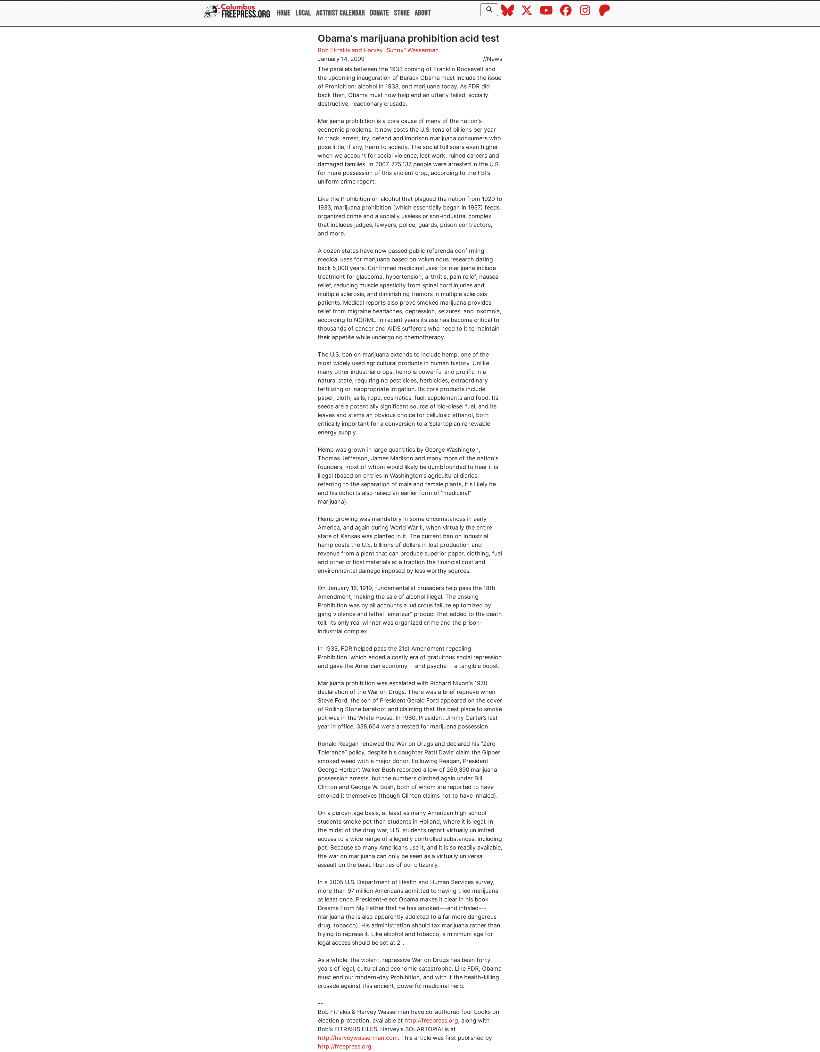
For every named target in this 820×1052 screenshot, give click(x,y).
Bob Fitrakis (334, 50)
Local (303, 13)
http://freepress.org (431, 1020)
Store (402, 13)
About (423, 13)
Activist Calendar (340, 13)
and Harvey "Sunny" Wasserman (395, 50)
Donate (379, 13)
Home (284, 13)
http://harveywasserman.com (358, 1037)
